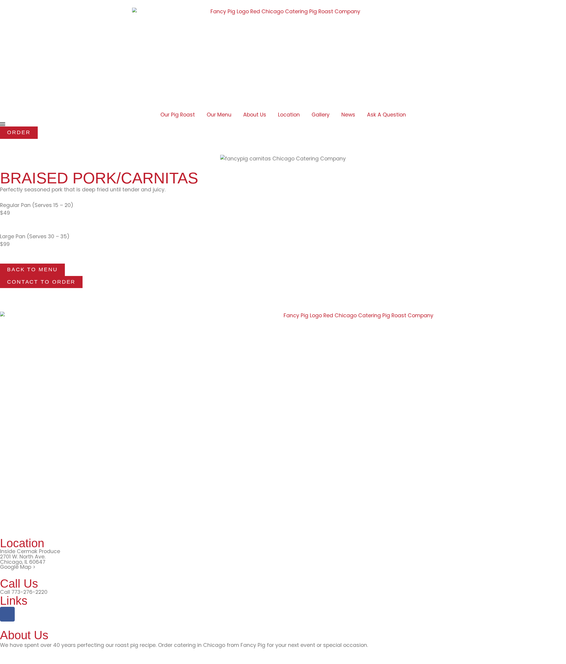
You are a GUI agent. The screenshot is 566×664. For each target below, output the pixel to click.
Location (289, 114)
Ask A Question (386, 114)
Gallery (321, 114)
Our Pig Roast (177, 114)
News (348, 114)
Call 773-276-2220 (23, 592)
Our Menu (219, 114)
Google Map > (17, 567)
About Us (254, 114)
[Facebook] (7, 614)
